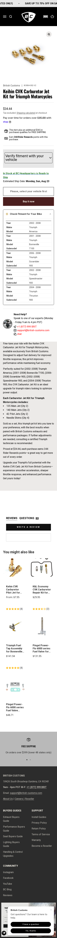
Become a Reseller (42, 845)
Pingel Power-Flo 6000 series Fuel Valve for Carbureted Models (41, 648)
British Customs (11, 85)
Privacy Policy (39, 822)
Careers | (19, 798)
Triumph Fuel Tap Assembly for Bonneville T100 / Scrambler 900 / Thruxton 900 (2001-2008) (15, 648)
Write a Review (28, 527)
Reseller (29, 798)
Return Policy (39, 828)
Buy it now (28, 201)
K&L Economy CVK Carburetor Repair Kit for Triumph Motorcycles (42, 589)
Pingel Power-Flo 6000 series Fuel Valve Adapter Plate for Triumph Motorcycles (15, 707)
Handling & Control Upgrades (13, 853)
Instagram (8, 872)
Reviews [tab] (11, 518)
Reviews (7, 895)
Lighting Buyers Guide (11, 844)
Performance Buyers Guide (14, 828)
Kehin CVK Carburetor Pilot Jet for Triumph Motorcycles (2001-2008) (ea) (13, 589)
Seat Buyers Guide (13, 836)
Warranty (36, 840)
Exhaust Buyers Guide (11, 819)
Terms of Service (41, 834)
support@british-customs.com (26, 793)
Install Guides (39, 817)
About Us (8, 798)
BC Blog (7, 889)
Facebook (8, 877)
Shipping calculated (26, 113)
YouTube (7, 883)
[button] (45, 16)
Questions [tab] (28, 518)
